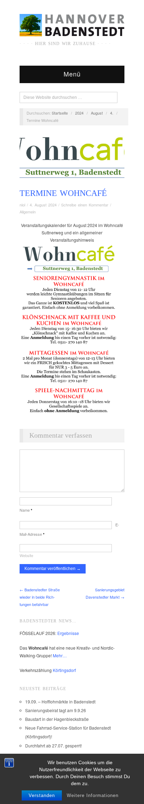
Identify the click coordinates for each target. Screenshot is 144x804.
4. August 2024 (43, 204)
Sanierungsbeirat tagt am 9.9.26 (55, 710)
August (97, 113)
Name (26, 510)
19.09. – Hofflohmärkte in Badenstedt (60, 701)
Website (26, 555)
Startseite (60, 113)
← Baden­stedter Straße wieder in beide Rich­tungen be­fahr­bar (40, 597)
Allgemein (28, 211)
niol (22, 204)
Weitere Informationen (92, 795)
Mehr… (60, 655)
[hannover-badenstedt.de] (72, 26)
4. (111, 113)
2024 (79, 113)
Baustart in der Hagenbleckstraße (57, 719)
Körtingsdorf (64, 670)
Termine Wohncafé (63, 193)
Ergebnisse (68, 633)
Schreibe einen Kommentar (84, 204)
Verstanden (42, 795)
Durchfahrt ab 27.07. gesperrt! (53, 745)
